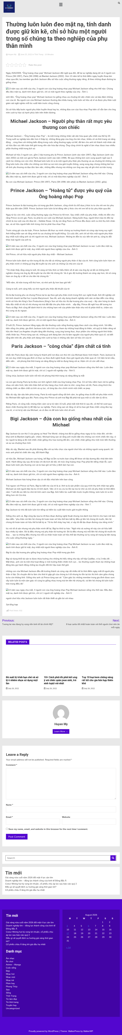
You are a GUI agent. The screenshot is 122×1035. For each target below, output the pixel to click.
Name (9, 805)
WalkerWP (88, 1031)
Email (9, 817)
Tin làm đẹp (11, 999)
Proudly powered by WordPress (44, 1031)
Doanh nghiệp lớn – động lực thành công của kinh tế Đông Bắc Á (35, 880)
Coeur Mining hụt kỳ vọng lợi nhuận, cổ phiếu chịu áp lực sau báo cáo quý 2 (41, 884)
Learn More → (61, 731)
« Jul (68, 947)
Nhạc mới (10, 977)
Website (66, 817)
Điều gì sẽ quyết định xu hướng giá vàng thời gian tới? (30, 887)
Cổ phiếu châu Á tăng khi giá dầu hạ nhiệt (25, 890)
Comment (11, 765)
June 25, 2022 (26, 54)
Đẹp (8, 971)
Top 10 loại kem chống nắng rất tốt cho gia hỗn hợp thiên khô (97, 680)
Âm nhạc (10, 958)
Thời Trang (38, 54)
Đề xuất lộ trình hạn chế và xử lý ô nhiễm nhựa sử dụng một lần (22, 680)
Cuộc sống (11, 968)
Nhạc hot (10, 974)
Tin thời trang (12, 1002)
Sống (8, 993)
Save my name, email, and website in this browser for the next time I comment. (48, 829)
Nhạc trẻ (10, 980)
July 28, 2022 (13, 688)
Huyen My (12, 54)
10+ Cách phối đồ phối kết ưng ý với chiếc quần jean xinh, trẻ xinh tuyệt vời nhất (60, 680)
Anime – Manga (13, 964)
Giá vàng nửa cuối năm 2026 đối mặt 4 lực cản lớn (29, 877)
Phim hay (10, 983)
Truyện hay (11, 1005)
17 (68, 933)
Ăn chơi (9, 961)
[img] (60, 4)
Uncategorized (13, 1008)
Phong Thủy (11, 986)
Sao (8, 989)
